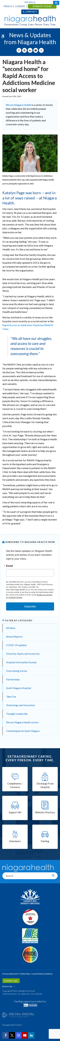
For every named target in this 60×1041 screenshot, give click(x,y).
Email (9, 566)
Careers (20, 6)
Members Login (11, 980)
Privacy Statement (10, 974)
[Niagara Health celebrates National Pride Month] (30, 954)
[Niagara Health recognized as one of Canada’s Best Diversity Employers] (30, 897)
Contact (31, 11)
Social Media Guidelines (42, 974)
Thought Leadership (17, 713)
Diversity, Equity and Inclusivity (23, 653)
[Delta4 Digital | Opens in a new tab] (18, 1015)
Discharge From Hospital (45, 785)
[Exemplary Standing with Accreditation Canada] (30, 917)
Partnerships (13, 679)
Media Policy (25, 974)
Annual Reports (14, 636)
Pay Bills (30, 2)
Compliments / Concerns (15, 785)
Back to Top (7, 986)
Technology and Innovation (20, 705)
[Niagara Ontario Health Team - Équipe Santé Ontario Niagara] (30, 1005)
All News (10, 628)
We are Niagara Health (18, 104)
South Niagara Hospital (18, 688)
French (8, 6)
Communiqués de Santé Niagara (23, 730)
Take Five (11, 696)
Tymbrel (18, 1025)
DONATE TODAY (42, 6)
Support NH (15, 812)
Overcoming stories (16, 670)
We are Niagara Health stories (22, 722)
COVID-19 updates (16, 645)
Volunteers (15, 841)
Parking (45, 841)
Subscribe (30, 606)
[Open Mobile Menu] (56, 3)
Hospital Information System (21, 662)
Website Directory (45, 812)
